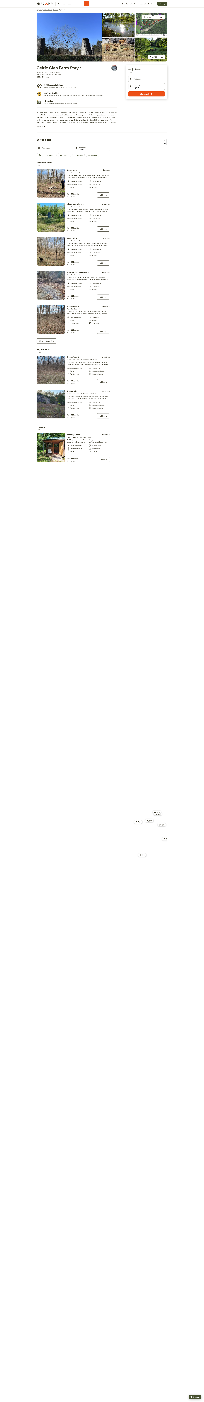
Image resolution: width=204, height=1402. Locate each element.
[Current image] (48, 195)
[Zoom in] (164, 140)
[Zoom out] (164, 143)
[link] (73, 183)
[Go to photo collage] (69, 37)
